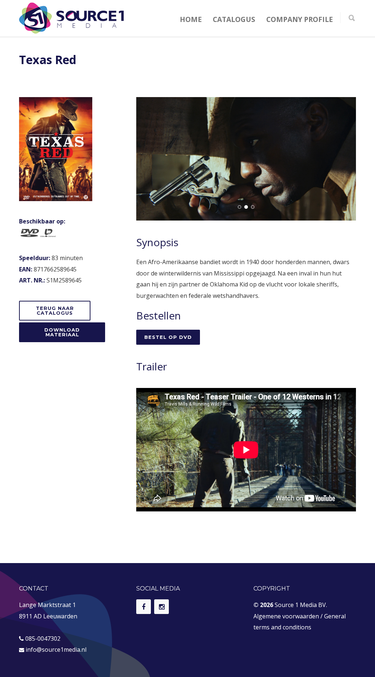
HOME (191, 19)
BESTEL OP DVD (168, 337)
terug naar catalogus (55, 310)
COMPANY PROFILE (299, 19)
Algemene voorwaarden (286, 616)
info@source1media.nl (56, 649)
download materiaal (62, 332)
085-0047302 (42, 639)
